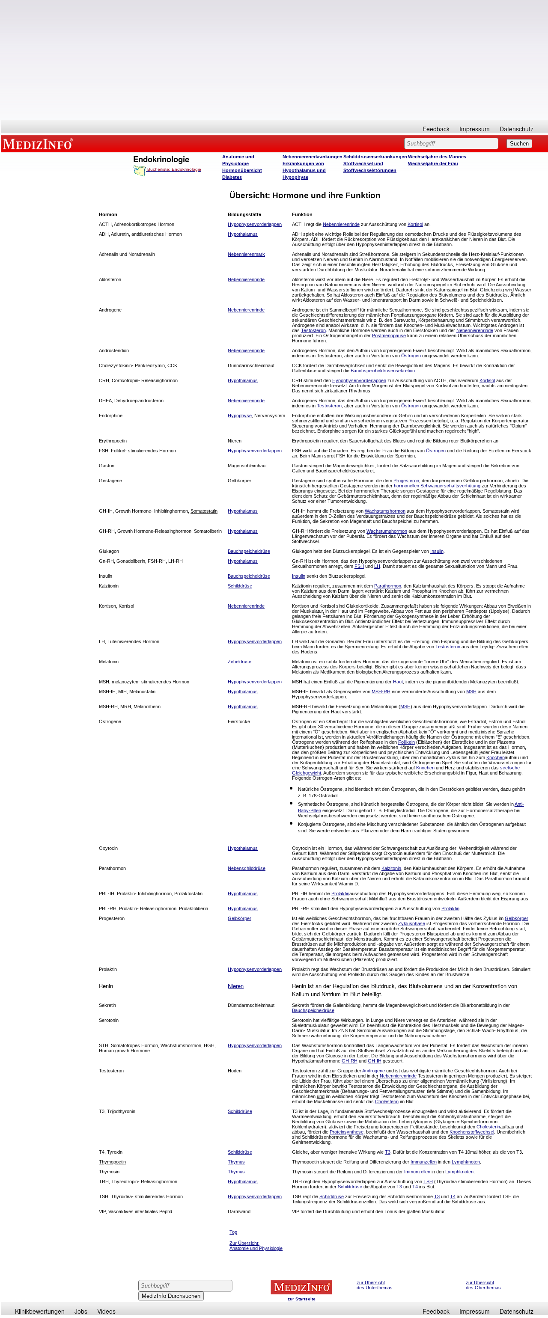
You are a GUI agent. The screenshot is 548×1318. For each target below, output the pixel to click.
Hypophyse (240, 415)
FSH (359, 566)
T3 (387, 1152)
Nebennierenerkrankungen (312, 156)
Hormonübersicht (242, 170)
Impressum (474, 129)
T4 (415, 1186)
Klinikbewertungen (40, 1311)
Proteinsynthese (346, 1131)
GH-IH (374, 1060)
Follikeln (406, 742)
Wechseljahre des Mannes (437, 156)
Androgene (373, 1070)
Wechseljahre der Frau (433, 163)
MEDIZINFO (39, 143)
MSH (471, 691)
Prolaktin (340, 893)
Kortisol (415, 224)
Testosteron (313, 330)
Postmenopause (389, 335)
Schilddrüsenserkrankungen (375, 156)
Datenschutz (516, 129)
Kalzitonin (391, 868)
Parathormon (387, 585)
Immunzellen (424, 1161)
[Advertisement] (274, 60)
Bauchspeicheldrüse (313, 1010)
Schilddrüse (350, 1186)
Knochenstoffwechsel (472, 1131)
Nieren (236, 986)
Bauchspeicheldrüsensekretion (383, 370)
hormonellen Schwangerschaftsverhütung (437, 485)
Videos (106, 1311)
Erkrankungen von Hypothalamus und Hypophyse (304, 170)
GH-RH (349, 1060)
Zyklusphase (411, 923)
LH (377, 566)
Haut (398, 681)
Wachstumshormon (385, 511)
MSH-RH (381, 691)
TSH (428, 1181)
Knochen (495, 757)
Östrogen (411, 355)
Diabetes (232, 177)
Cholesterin (387, 1101)
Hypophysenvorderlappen (359, 380)
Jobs (80, 1311)
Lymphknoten (466, 1161)
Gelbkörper (239, 918)
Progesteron (406, 480)
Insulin (437, 551)
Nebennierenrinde (341, 224)
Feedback (436, 129)
